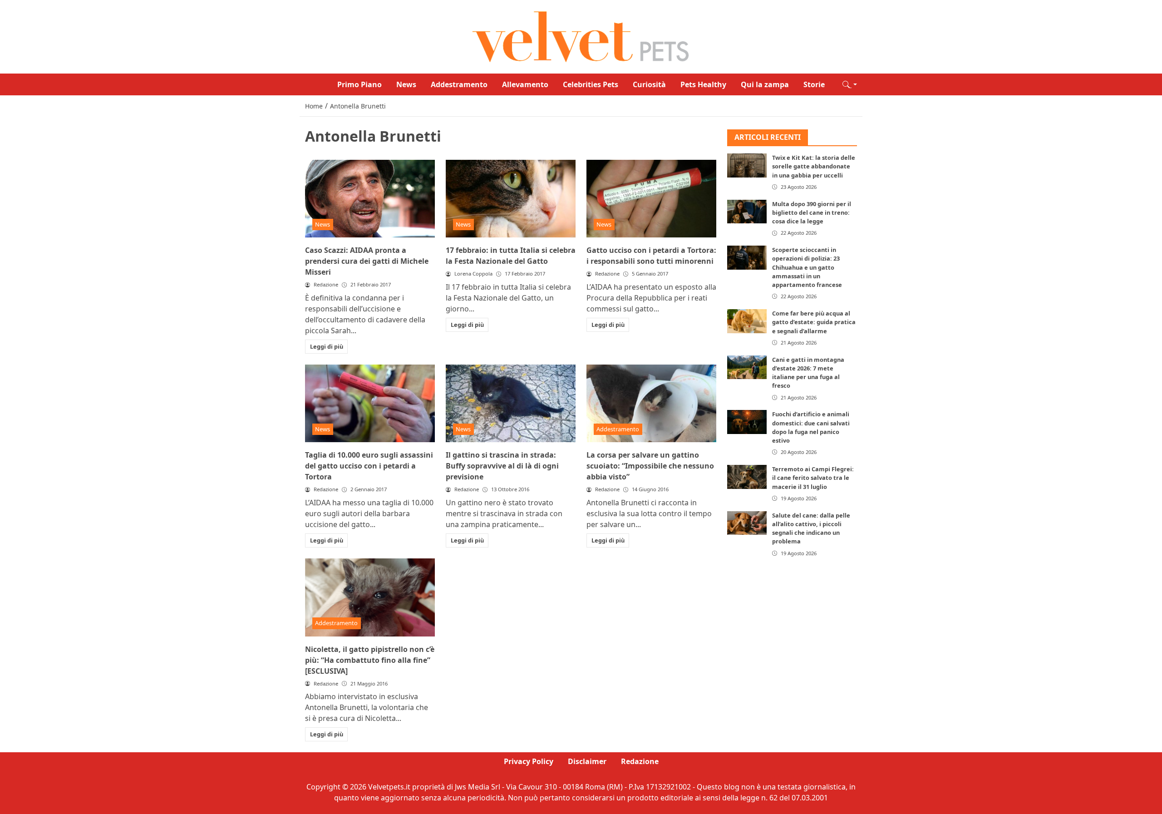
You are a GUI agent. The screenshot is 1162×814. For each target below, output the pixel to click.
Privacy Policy (528, 761)
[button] (849, 84)
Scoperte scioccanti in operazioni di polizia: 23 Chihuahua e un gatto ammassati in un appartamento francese (807, 267)
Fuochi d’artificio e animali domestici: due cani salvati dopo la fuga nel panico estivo (811, 427)
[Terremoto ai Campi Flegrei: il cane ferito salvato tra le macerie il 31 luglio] (747, 477)
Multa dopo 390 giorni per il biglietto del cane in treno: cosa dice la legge (811, 212)
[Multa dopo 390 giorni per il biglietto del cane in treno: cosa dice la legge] (747, 211)
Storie (814, 84)
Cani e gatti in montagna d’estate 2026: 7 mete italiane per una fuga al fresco (808, 372)
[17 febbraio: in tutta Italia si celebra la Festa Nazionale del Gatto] (511, 199)
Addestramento (459, 84)
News (406, 84)
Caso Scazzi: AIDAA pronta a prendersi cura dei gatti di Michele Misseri (366, 261)
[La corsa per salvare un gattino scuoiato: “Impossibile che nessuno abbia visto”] (651, 404)
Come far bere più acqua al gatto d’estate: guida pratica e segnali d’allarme (814, 322)
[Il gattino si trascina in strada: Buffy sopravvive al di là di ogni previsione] (511, 404)
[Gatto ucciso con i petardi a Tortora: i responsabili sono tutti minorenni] (651, 199)
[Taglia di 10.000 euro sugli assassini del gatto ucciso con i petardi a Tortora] (370, 404)
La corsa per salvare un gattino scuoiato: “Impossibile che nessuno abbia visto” (650, 466)
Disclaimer (587, 761)
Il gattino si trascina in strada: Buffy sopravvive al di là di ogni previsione (502, 466)
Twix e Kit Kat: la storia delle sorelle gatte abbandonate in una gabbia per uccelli (813, 166)
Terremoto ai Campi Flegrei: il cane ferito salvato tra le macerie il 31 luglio (813, 478)
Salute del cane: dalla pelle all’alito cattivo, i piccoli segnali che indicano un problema (811, 528)
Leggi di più (326, 346)
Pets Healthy (703, 84)
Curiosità (649, 84)
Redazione (640, 761)
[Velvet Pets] (581, 36)
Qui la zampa (765, 84)
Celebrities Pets (590, 84)
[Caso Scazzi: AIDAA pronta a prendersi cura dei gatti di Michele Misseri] (370, 199)
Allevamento (525, 84)
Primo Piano (359, 84)
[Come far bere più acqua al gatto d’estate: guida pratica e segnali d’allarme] (747, 321)
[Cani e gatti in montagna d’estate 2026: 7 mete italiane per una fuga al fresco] (747, 367)
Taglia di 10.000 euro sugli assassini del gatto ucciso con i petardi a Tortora (369, 466)
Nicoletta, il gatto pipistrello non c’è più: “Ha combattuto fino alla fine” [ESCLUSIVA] (369, 660)
